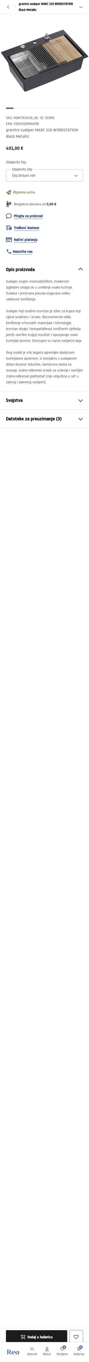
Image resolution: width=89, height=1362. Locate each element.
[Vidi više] (80, 7)
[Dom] (13, 1352)
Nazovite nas (22, 251)
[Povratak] (8, 7)
